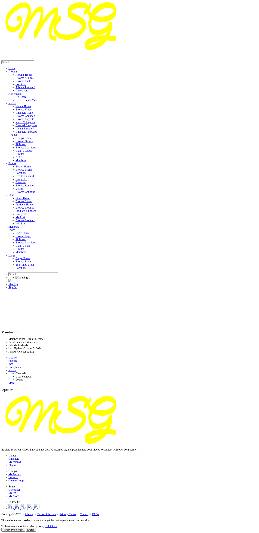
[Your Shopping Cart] (9, 281)
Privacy (29, 514)
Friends (12, 360)
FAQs (95, 514)
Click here (51, 526)
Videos (12, 370)
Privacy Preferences (13, 529)
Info (10, 363)
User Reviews (23, 376)
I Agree (30, 529)
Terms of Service (46, 514)
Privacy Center (68, 514)
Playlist (12, 465)
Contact (84, 514)
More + (12, 382)
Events (19, 379)
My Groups (14, 474)
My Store (13, 495)
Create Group (16, 480)
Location (13, 477)
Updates (13, 357)
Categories (14, 489)
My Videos (14, 461)
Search (12, 492)
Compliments (15, 367)
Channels (21, 373)
